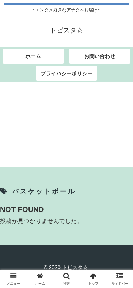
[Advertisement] (66, 126)
